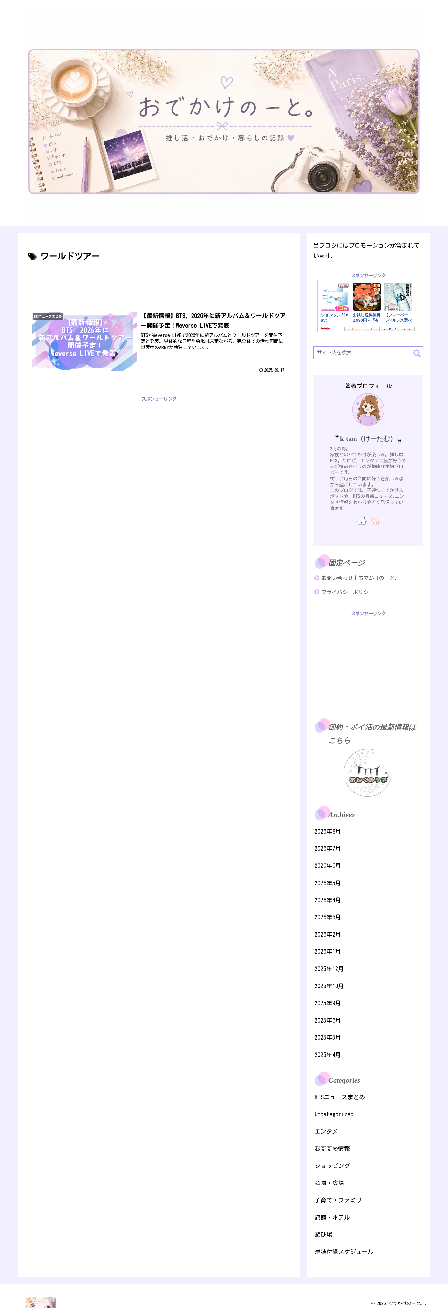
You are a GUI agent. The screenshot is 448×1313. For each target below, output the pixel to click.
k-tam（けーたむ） (368, 438)
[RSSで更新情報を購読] (375, 520)
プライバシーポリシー (347, 592)
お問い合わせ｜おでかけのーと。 (360, 578)
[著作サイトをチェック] (362, 520)
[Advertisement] (159, 281)
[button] (417, 353)
